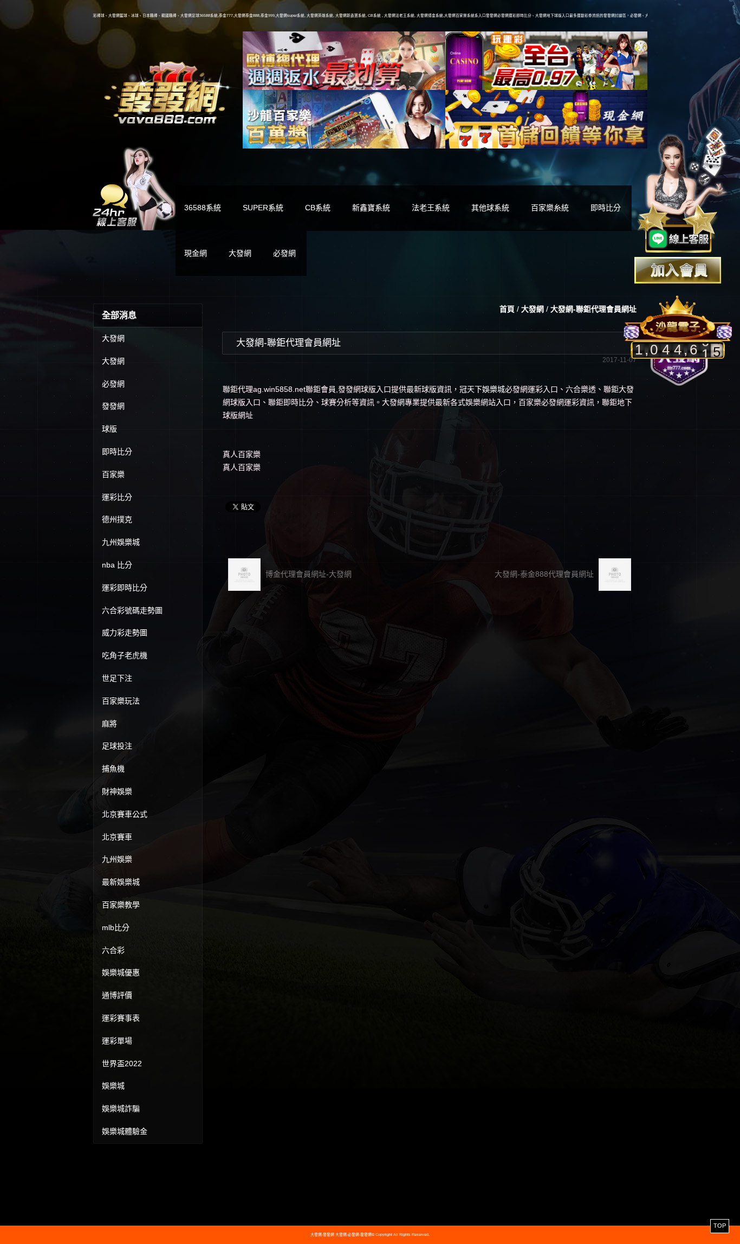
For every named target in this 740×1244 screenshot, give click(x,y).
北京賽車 (117, 837)
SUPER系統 (263, 207)
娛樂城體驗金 (124, 1131)
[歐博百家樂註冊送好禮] (344, 60)
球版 (109, 428)
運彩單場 (117, 1040)
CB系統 (317, 207)
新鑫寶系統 (371, 207)
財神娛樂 (117, 791)
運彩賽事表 (121, 1018)
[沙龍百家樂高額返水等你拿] (344, 119)
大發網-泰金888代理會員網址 (545, 574)
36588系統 (202, 207)
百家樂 (113, 474)
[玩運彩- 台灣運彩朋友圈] (546, 60)
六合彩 (113, 950)
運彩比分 (117, 497)
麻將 (109, 723)
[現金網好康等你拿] (546, 119)
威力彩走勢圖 (124, 632)
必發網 (284, 253)
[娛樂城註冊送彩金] (678, 270)
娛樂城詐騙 (121, 1108)
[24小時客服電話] (134, 187)
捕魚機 (113, 768)
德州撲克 (117, 519)
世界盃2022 (122, 1063)
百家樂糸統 (550, 207)
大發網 (240, 253)
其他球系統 (490, 207)
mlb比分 (115, 927)
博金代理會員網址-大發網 (307, 574)
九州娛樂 (117, 859)
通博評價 (117, 995)
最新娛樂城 (121, 882)
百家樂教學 (121, 904)
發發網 (113, 406)
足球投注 (117, 746)
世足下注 (117, 678)
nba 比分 (117, 564)
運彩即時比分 (124, 587)
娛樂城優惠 (121, 972)
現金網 (195, 253)
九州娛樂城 (121, 542)
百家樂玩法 (121, 701)
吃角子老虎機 (124, 655)
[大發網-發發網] (168, 91)
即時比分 (605, 207)
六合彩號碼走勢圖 (132, 610)
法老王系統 (431, 207)
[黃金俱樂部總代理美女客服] (683, 191)
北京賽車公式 (124, 814)
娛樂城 (113, 1085)
